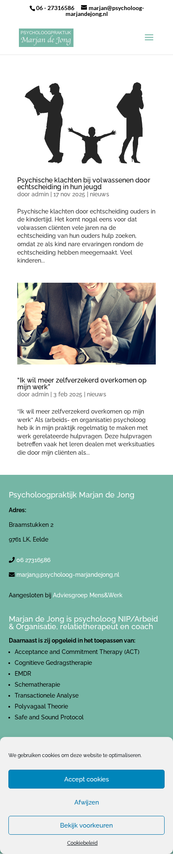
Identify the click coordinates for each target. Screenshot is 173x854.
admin (40, 194)
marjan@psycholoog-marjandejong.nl (67, 574)
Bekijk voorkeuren (86, 825)
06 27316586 (33, 560)
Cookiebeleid (82, 843)
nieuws (99, 194)
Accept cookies (86, 779)
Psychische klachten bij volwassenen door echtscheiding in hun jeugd (83, 183)
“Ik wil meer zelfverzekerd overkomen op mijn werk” (82, 383)
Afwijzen (86, 802)
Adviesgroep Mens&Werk (88, 595)
